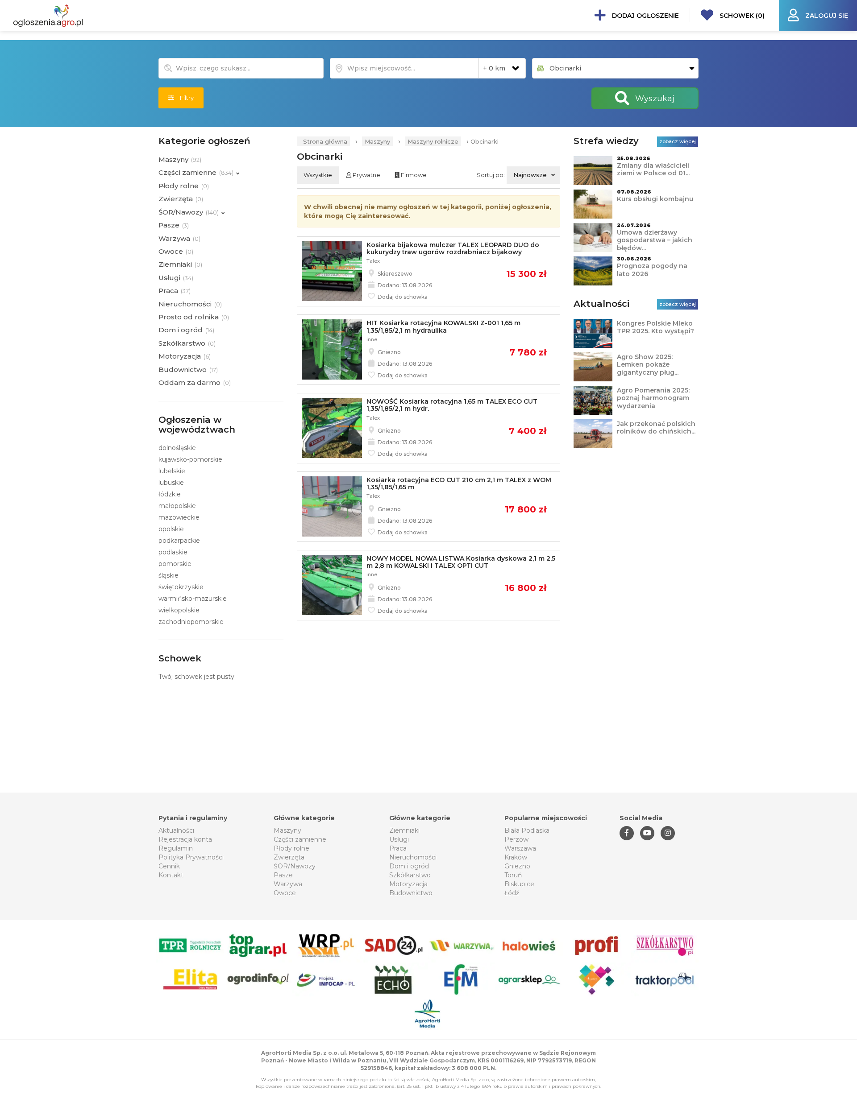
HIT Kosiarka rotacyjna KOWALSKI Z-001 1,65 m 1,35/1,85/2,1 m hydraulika (443, 326)
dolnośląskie (177, 448)
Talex (373, 261)
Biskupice (519, 884)
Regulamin (175, 848)
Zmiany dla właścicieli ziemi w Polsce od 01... (653, 169)
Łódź (511, 893)
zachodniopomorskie (191, 622)
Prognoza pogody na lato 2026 (652, 270)
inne (371, 339)
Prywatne (365, 174)
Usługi (399, 839)
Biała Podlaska (526, 830)
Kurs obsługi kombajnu (655, 199)
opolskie (171, 529)
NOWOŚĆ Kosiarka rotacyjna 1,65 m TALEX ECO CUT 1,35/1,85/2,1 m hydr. (451, 405)
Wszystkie (318, 174)
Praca (398, 848)
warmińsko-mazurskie (192, 599)
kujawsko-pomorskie (190, 459)
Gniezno (517, 866)
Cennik (169, 866)
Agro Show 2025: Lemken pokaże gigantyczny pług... (647, 364)
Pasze (283, 875)
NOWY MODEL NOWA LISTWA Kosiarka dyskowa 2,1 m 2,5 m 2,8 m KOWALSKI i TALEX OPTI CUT (460, 562)
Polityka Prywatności (191, 857)
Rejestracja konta (185, 839)
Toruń (513, 875)
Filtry (184, 97)
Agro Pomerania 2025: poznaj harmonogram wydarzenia (653, 398)
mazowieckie (179, 517)
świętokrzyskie (181, 587)
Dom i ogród (409, 866)
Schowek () (741, 16)
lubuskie (171, 483)
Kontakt (170, 875)
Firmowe (413, 174)
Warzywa (288, 884)
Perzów (516, 839)
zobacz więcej (677, 141)
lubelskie (171, 471)
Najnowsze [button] (530, 174)
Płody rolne (291, 848)
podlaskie (172, 552)
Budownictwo (411, 893)
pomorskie (174, 564)
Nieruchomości (413, 857)
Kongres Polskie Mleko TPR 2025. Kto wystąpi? (655, 327)
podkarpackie (179, 541)
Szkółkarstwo (410, 875)
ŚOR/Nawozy (295, 866)
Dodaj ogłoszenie (644, 16)
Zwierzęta (289, 857)
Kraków (515, 857)
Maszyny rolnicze (433, 141)
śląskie (168, 575)
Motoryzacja (408, 884)
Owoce (285, 893)
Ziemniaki (404, 830)
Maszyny (377, 141)
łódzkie (169, 494)
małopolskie (177, 506)
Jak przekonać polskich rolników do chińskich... (656, 428)
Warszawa (520, 848)
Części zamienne (300, 839)
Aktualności (176, 830)
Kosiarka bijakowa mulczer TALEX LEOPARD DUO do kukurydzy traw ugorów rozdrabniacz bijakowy (452, 248)
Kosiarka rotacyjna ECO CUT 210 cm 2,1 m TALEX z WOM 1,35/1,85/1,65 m (458, 483)
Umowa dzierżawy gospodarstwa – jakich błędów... (654, 240)
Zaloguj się (825, 16)
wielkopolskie (179, 610)
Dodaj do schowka (402, 296)
